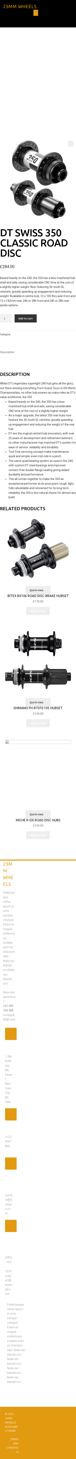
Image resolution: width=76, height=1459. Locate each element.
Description (7, 352)
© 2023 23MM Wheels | (10, 1418)
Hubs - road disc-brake (25, 334)
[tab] (38, 352)
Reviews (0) (7, 362)
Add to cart (25, 318)
